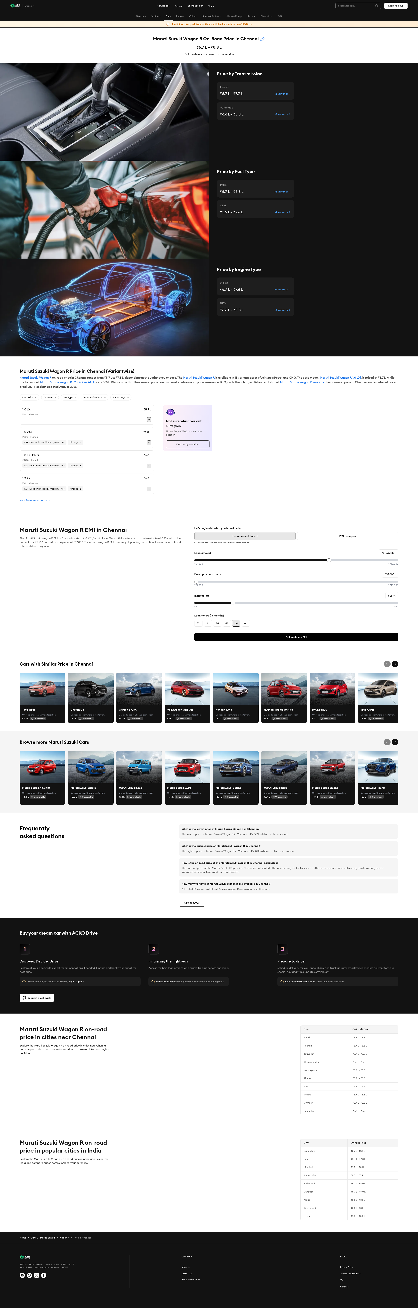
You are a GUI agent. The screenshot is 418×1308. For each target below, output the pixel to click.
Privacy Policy (346, 1267)
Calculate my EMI (296, 637)
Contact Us (187, 1273)
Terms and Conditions (350, 1273)
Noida (307, 1199)
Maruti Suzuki (47, 1237)
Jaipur (307, 1216)
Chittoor (308, 1102)
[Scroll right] (395, 664)
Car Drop (344, 1286)
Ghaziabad (310, 1208)
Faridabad (309, 1183)
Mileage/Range (234, 16)
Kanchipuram (311, 1070)
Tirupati (308, 1078)
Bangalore (309, 1150)
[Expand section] (199, 1279)
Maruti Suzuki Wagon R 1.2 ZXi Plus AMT (67, 382)
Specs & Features (211, 16)
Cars (33, 1237)
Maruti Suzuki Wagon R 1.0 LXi (340, 377)
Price (168, 16)
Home (23, 1237)
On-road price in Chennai (34, 715)
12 (198, 623)
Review (251, 16)
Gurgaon (308, 1191)
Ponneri (308, 1045)
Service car (163, 5)
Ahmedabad (310, 1175)
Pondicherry (310, 1110)
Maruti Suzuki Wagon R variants (302, 382)
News (211, 6)
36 (217, 623)
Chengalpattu (311, 1062)
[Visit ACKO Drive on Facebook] (43, 1275)
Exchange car (195, 5)
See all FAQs (192, 902)
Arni (306, 1086)
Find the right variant (187, 444)
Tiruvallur (309, 1053)
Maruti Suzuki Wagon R (35, 377)
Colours (193, 16)
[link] (42, 689)
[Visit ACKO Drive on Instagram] (29, 1275)
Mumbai (308, 1167)
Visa (342, 1280)
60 (236, 623)
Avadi (307, 1037)
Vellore (307, 1094)
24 (207, 623)
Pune (306, 1159)
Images (180, 16)
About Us (186, 1267)
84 (245, 623)
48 (226, 623)
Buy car (179, 6)
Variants (156, 16)
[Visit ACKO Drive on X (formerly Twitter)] (36, 1275)
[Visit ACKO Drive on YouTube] (22, 1275)
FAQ (279, 16)
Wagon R (64, 1237)
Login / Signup (396, 5)
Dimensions (266, 16)
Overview (141, 16)
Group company (189, 1279)
